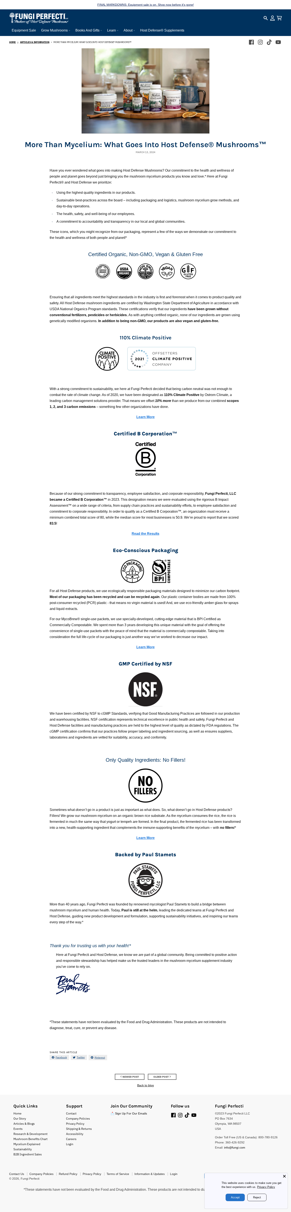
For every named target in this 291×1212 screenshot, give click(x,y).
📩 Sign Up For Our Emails (129, 1113)
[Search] (265, 18)
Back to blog (145, 1085)
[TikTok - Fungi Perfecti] (269, 42)
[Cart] (279, 18)
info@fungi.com (234, 1147)
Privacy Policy (266, 1187)
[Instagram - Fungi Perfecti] (260, 42)
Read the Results (145, 533)
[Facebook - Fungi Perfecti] (251, 42)
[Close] (284, 1176)
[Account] (272, 18)
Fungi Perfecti (30, 1178)
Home (12, 42)
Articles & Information (34, 42)
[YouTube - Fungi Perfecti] (278, 42)
